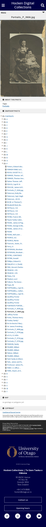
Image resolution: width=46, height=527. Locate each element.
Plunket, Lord (12, 279)
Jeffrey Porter (12, 314)
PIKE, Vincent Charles (15, 267)
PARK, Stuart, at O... (14, 371)
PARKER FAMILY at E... (15, 169)
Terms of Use (14, 423)
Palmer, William (12, 353)
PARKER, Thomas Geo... (16, 178)
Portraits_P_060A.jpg (15, 311)
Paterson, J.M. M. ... (14, 199)
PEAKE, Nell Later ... (14, 234)
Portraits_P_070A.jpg (15, 332)
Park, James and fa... (15, 362)
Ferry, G (10, 246)
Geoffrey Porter (13, 297)
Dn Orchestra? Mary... (15, 323)
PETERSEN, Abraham (14, 249)
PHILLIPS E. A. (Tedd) (14, 264)
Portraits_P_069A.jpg (15, 329)
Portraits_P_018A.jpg (15, 190)
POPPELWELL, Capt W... (15, 288)
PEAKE (9, 231)
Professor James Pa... (15, 365)
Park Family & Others (15, 359)
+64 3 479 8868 (23, 489)
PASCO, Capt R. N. (13, 184)
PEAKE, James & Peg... (15, 223)
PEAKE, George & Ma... (15, 226)
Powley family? (13, 320)
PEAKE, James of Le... (15, 229)
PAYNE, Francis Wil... (14, 217)
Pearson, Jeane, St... (15, 243)
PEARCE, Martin (13, 240)
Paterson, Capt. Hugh (15, 196)
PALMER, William (13, 347)
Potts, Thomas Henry (15, 317)
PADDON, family (13, 344)
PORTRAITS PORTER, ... (15, 305)
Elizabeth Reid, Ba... (14, 205)
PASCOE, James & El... (15, 187)
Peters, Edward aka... (15, 166)
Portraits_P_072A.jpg (15, 338)
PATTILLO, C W (12, 208)
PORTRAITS (9, 116)
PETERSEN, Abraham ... (15, 252)
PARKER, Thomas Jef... (15, 175)
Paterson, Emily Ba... (14, 193)
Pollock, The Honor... (14, 282)
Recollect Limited (28, 428)
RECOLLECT (6, 428)
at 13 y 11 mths (13, 335)
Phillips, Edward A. (14, 261)
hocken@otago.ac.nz (23, 492)
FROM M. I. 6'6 (12, 270)
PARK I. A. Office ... (14, 368)
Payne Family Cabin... (15, 220)
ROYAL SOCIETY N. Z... (15, 172)
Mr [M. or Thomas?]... (14, 202)
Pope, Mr (10, 285)
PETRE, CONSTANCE (14, 255)
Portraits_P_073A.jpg (15, 341)
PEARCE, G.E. (12, 237)
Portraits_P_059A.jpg (15, 308)
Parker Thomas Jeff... (15, 181)
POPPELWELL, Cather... (15, 291)
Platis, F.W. (11, 276)
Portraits (6, 106)
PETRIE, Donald (12, 258)
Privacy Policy (6, 423)
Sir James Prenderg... (15, 326)
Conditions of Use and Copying (11, 412)
